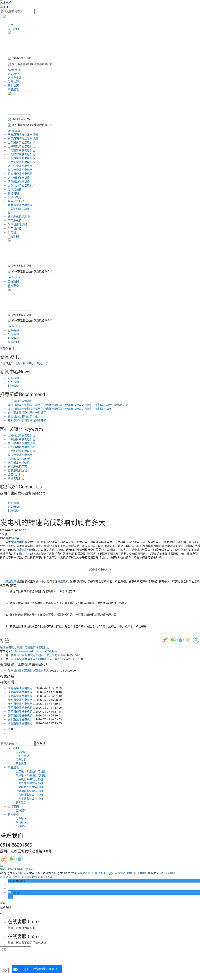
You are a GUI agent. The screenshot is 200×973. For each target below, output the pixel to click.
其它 (10, 213)
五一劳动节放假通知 (20, 401)
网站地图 (32, 877)
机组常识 (13, 338)
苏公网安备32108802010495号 (131, 873)
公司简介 (13, 74)
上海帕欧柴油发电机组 (21, 154)
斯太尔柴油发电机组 (20, 205)
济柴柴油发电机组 (19, 181)
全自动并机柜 (16, 201)
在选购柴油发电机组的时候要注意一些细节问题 (39, 659)
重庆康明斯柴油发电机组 (23, 134)
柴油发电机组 (16, 478)
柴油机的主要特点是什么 (23, 416)
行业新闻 (13, 330)
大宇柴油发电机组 (19, 177)
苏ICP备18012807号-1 (91, 873)
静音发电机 (14, 220)
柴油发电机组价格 (27, 647)
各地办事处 (14, 78)
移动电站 (13, 193)
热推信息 (5, 877)
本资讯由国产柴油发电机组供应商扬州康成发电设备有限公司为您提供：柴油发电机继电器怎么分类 (68, 405)
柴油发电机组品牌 (19, 216)
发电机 (12, 232)
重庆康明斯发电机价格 (21, 443)
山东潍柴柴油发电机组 (21, 158)
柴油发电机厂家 (17, 466)
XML (50, 877)
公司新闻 (13, 334)
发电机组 (43, 647)
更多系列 (21, 802)
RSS (42, 877)
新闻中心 (13, 285)
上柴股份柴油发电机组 (21, 142)
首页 (10, 25)
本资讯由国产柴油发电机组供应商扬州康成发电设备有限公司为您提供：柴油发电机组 (60, 408)
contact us (14, 70)
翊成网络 (170, 873)
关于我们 (13, 29)
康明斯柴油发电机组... (21, 688)
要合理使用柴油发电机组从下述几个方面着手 (38, 655)
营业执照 (13, 85)
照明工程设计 (8, 869)
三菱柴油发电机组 (19, 209)
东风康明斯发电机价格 (21, 447)
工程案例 (13, 236)
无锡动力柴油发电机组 (21, 185)
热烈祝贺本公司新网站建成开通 (27, 420)
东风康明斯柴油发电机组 (23, 138)
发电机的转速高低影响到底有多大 (28, 670)
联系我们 (13, 342)
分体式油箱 (14, 189)
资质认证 (13, 81)
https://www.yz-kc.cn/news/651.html (35, 651)
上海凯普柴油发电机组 (21, 150)
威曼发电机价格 (17, 470)
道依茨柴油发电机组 (20, 170)
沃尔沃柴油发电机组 (20, 166)
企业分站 (18, 877)
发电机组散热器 (17, 224)
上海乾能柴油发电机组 (21, 146)
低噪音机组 (14, 197)
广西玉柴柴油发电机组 (21, 162)
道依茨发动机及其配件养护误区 (27, 412)
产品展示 (13, 89)
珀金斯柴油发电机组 (20, 173)
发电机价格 (14, 228)
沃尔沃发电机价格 (19, 459)
